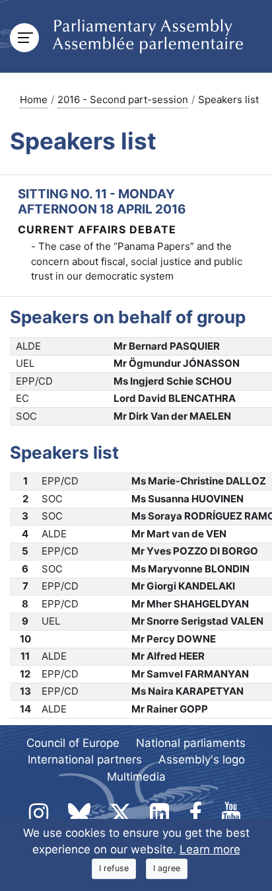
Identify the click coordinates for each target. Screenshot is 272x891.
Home (34, 99)
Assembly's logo (201, 759)
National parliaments (191, 743)
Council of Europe (72, 743)
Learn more (210, 849)
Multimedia (136, 776)
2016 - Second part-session (122, 99)
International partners (85, 759)
